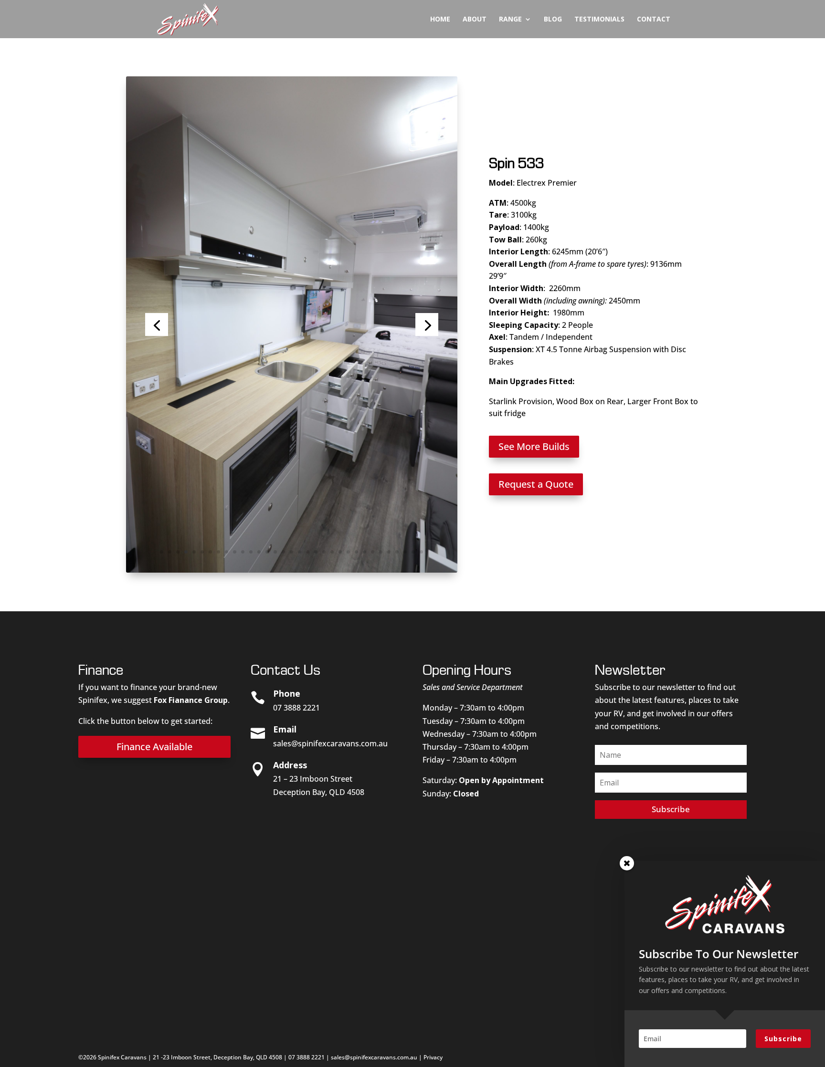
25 (356, 552)
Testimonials (599, 19)
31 (405, 552)
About (475, 19)
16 (283, 552)
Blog (553, 19)
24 (348, 552)
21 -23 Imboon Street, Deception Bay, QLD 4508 (217, 1057)
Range (510, 19)
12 (251, 552)
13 (259, 552)
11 (242, 552)
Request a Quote (535, 484)
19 (307, 552)
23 (340, 552)
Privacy (433, 1057)
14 (267, 552)
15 (275, 552)
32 (413, 552)
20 (315, 552)
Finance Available (154, 746)
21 (324, 552)
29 (389, 552)
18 (299, 552)
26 (364, 552)
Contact (653, 19)
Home (440, 19)
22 (332, 552)
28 (380, 552)
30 (397, 552)
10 (234, 552)
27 (372, 552)
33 (421, 552)
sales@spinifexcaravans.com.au (330, 743)
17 (291, 552)
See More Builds (534, 446)
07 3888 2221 (306, 1057)
